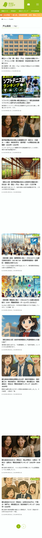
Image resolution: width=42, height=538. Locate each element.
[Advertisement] (21, 213)
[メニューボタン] (37, 4)
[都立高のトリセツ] (9, 4)
